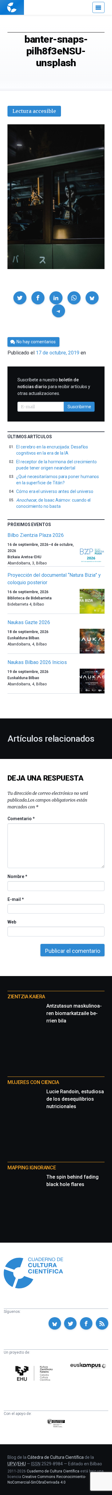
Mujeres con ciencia (33, 1082)
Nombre (17, 876)
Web (11, 921)
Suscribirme (79, 406)
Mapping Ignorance (31, 1168)
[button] (19, 297)
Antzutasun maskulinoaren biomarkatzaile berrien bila (74, 1013)
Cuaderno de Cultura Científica (53, 1471)
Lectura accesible (34, 111)
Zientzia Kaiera (26, 997)
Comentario (21, 818)
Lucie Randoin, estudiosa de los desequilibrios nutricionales (75, 1099)
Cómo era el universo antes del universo (54, 491)
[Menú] (98, 7)
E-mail (15, 899)
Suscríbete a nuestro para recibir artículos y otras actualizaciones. (53, 386)
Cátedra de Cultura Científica (55, 1457)
